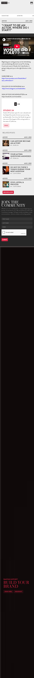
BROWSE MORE (8, 192)
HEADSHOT (18, 592)
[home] (5, 2)
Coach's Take (5, 15)
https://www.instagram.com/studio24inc (13, 88)
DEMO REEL (8, 592)
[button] (32, 3)
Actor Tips (19, 15)
